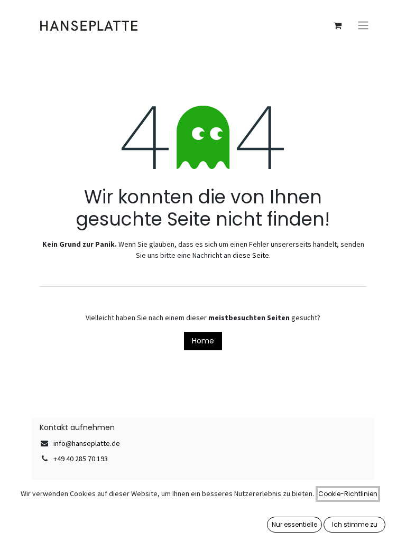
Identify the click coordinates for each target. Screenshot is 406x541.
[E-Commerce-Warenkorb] (337, 25)
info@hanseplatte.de (86, 443)
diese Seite (251, 255)
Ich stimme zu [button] (354, 524)
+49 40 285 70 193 (80, 458)
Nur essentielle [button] (294, 524)
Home (203, 340)
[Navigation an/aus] (363, 25)
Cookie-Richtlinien (347, 493)
